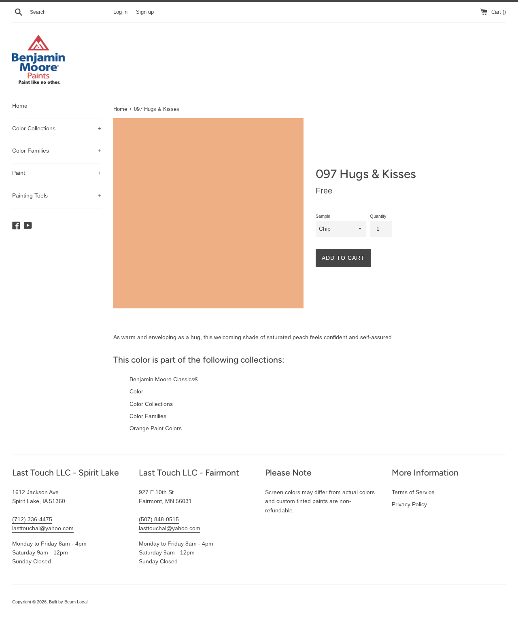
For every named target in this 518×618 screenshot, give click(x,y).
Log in (120, 12)
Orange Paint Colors (156, 428)
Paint (56, 173)
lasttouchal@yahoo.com (43, 528)
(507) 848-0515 (159, 519)
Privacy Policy (409, 504)
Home (20, 105)
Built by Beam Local (68, 601)
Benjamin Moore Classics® (164, 379)
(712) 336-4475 (32, 519)
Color (136, 391)
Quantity (378, 216)
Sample (323, 216)
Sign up (145, 12)
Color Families (56, 150)
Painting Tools (56, 195)
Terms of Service (413, 492)
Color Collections (56, 128)
